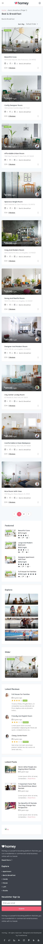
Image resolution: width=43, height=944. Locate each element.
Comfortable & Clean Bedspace (17, 443)
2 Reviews (12, 116)
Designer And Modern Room (15, 346)
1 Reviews (12, 68)
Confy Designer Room (13, 105)
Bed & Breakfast (9, 875)
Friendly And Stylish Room (22, 716)
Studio (5, 891)
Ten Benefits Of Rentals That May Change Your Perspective (27, 805)
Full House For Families (27, 572)
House (5, 883)
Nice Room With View (13, 491)
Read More (31, 778)
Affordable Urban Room (14, 153)
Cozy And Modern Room (14, 250)
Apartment (7, 871)
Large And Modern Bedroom (25, 544)
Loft (4, 887)
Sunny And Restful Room (14, 298)
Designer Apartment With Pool (26, 558)
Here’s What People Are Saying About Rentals (27, 768)
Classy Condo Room (19, 736)
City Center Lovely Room (14, 395)
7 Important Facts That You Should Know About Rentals (27, 786)
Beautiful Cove (10, 57)
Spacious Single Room (13, 202)
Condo (5, 879)
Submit (21, 909)
